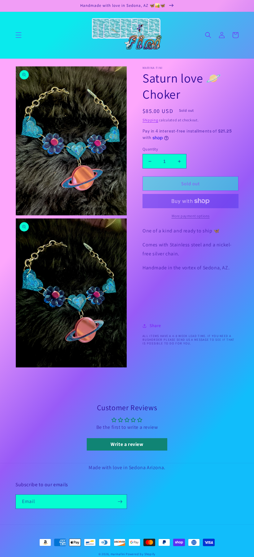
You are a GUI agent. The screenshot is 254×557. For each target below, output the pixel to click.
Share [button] (155, 325)
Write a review (127, 444)
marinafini (118, 554)
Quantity (150, 149)
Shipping (150, 120)
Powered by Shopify (140, 554)
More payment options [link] (191, 215)
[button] (18, 35)
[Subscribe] (120, 501)
